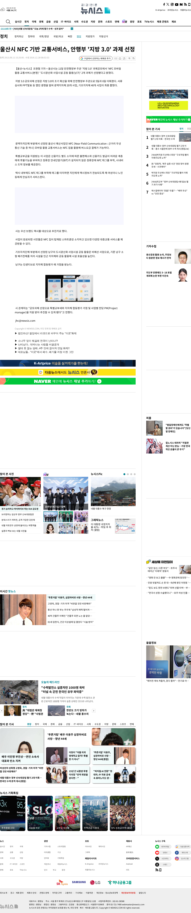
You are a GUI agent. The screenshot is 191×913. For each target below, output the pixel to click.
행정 (79, 36)
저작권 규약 (57, 892)
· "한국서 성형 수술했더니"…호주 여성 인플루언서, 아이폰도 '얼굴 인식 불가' (168, 592)
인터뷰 (46, 858)
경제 (41, 21)
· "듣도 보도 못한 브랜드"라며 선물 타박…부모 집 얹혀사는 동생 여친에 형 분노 (168, 587)
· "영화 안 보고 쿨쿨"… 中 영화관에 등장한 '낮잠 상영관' (168, 577)
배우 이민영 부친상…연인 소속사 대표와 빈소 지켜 (20, 759)
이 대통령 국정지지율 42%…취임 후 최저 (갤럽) (101, 527)
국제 (34, 21)
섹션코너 (47, 864)
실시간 (18, 21)
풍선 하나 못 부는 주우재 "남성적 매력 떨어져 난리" (71, 609)
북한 (70, 36)
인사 (45, 869)
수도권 (84, 21)
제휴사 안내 (31, 892)
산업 (56, 21)
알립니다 (142, 892)
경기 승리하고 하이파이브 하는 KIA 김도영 (19, 508)
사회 (76, 21)
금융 (48, 21)
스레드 (165, 864)
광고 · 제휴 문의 (17, 892)
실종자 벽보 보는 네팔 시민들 (14, 530)
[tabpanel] (113, 495)
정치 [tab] (181, 128)
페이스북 (185, 852)
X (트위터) (165, 858)
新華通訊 (129, 852)
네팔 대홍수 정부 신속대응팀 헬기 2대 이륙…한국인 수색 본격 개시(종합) (21, 779)
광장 (132, 21)
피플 (148, 418)
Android (129, 864)
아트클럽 (47, 852)
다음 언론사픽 (184, 846)
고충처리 (68, 892)
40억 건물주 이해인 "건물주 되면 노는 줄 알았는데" (71, 615)
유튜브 (165, 852)
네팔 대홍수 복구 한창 (101, 508)
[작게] (129, 58)
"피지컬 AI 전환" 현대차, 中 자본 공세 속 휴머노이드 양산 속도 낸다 (102, 774)
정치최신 (18, 36)
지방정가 (90, 36)
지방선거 (103, 36)
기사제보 (79, 892)
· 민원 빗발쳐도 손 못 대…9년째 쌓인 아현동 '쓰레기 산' (168, 582)
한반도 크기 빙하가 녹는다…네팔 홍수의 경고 (77, 713)
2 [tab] (128, 474)
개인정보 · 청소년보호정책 (107, 892)
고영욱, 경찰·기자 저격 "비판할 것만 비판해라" (70, 603)
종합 (29, 724)
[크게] (133, 58)
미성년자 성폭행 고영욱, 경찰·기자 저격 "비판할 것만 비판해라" (21, 769)
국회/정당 (44, 36)
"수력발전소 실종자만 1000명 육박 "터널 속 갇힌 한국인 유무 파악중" (63, 689)
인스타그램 (184, 858)
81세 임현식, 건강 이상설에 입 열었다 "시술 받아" (71, 622)
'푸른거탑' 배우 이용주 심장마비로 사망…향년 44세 (67, 736)
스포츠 (108, 21)
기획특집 (60, 858)
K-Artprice (160, 10)
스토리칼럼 (61, 846)
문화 (100, 21)
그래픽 (87, 852)
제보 (174, 21)
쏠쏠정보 (151, 643)
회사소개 (3, 892)
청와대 (31, 36)
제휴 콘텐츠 (163, 21)
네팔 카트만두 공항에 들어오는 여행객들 (18, 525)
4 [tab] (135, 474)
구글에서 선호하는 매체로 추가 (97, 58)
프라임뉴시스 (172, 10)
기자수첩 (151, 246)
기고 (59, 852)
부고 (54, 869)
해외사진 (101, 846)
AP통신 (129, 846)
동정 (63, 869)
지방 (93, 21)
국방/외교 (58, 36)
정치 (26, 21)
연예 (117, 21)
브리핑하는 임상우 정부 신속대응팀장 (17, 514)
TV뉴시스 (149, 21)
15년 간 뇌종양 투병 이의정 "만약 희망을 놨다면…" (78, 774)
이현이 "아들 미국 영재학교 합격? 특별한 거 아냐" (78, 756)
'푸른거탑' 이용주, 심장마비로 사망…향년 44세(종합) (102, 756)
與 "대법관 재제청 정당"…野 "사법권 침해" (33, 713)
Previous (1, 710)
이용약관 (89, 892)
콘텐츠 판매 (44, 892)
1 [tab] (124, 474)
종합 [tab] (189, 128)
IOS (127, 869)
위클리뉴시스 (185, 10)
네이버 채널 (165, 846)
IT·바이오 (66, 21)
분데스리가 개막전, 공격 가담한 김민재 (18, 519)
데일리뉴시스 (62, 864)
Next (94, 710)
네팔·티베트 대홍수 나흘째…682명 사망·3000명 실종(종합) (33, 28)
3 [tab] (131, 474)
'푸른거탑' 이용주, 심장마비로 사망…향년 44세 (69, 597)
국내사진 (88, 846)
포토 (139, 21)
